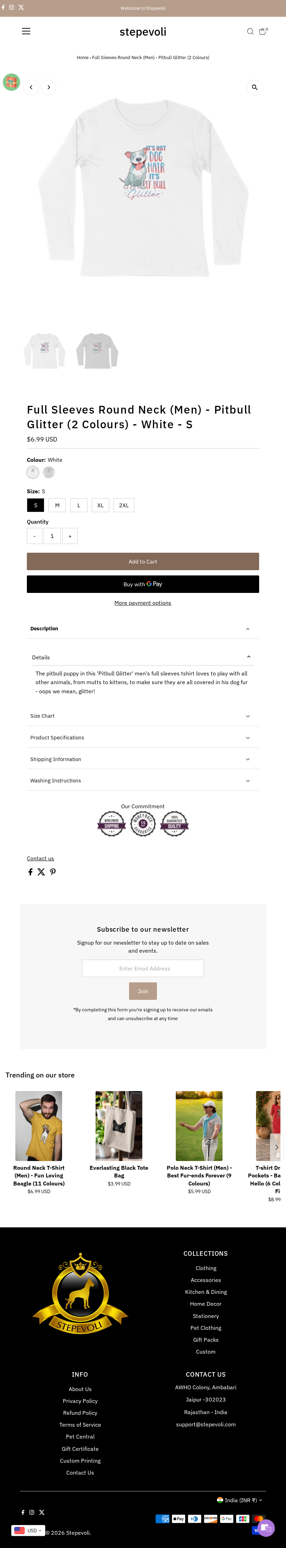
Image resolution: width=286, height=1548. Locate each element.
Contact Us (80, 1472)
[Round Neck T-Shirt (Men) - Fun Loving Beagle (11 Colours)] (39, 1126)
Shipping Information (55, 759)
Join (143, 991)
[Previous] (31, 87)
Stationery (206, 1315)
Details (41, 657)
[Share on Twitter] (42, 873)
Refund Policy (80, 1412)
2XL (124, 505)
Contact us (40, 858)
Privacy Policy (80, 1400)
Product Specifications (57, 737)
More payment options (142, 602)
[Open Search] (250, 31)
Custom (206, 1351)
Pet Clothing (205, 1327)
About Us (80, 1388)
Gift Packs (206, 1339)
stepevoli (143, 31)
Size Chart (42, 715)
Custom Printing (80, 1460)
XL (100, 505)
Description (44, 628)
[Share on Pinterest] (53, 873)
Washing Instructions (55, 780)
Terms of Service (80, 1424)
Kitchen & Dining (206, 1291)
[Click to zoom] (255, 87)
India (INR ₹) (241, 1500)
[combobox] (28, 1530)
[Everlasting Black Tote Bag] (119, 1126)
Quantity (37, 521)
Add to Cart (143, 561)
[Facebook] (3, 8)
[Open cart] (262, 31)
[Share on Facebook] (31, 873)
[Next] (48, 87)
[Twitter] (21, 8)
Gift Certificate (80, 1448)
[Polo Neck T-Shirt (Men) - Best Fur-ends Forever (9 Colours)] (199, 1126)
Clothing (206, 1267)
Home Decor (205, 1303)
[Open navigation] (26, 31)
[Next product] (277, 1147)
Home (83, 57)
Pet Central (80, 1436)
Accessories (206, 1279)
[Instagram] (11, 8)
